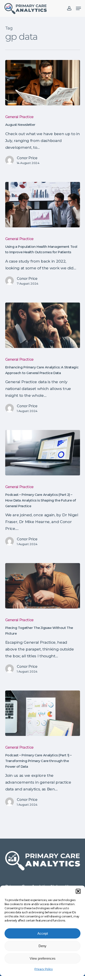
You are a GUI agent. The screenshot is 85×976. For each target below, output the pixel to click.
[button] (78, 891)
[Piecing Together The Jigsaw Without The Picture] (42, 585)
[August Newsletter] (42, 82)
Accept (42, 933)
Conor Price (27, 158)
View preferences (43, 958)
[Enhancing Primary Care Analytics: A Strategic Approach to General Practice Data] (42, 325)
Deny (42, 946)
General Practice (19, 117)
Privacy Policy (43, 969)
